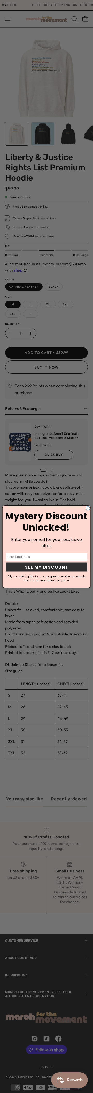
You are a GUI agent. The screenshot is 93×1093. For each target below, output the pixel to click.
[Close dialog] (88, 508)
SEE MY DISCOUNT (46, 567)
